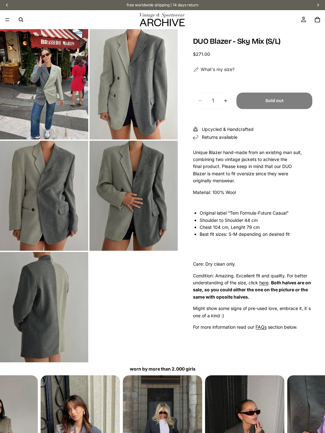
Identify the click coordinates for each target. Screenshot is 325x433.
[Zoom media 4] (134, 196)
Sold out (274, 100)
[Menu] (7, 19)
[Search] (21, 20)
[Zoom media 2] (134, 84)
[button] (214, 69)
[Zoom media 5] (44, 307)
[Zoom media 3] (44, 196)
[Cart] (317, 20)
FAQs (261, 327)
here (264, 282)
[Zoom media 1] (44, 84)
